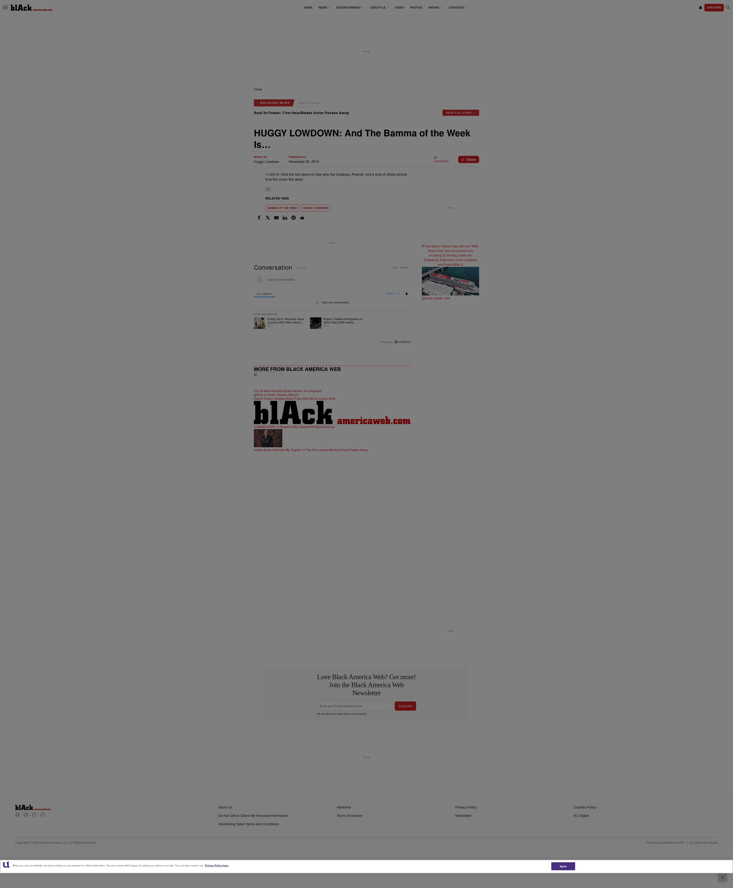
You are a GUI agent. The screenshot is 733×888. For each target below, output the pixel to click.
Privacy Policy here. (217, 865)
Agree (563, 866)
